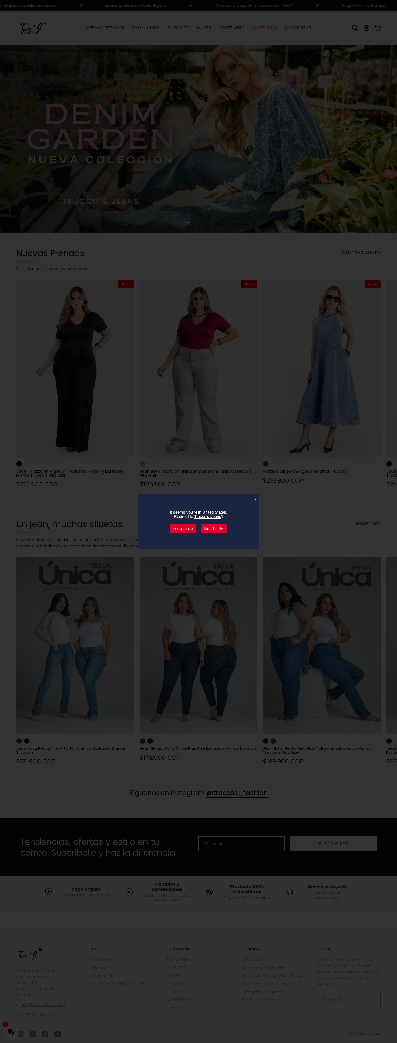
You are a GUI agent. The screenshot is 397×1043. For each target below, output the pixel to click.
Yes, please (183, 528)
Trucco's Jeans (207, 516)
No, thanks (214, 528)
